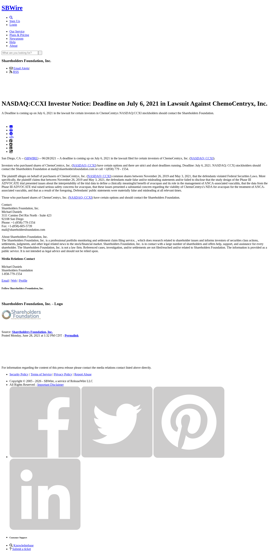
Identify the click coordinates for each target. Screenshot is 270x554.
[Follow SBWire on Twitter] (117, 456)
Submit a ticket (21, 549)
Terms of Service (41, 374)
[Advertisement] (135, 86)
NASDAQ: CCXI (201, 158)
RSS (16, 72)
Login (13, 24)
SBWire (12, 7)
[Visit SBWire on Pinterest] (189, 456)
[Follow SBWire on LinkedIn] (45, 529)
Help (12, 42)
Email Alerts (21, 68)
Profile (23, 280)
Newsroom (16, 38)
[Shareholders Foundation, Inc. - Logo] (21, 318)
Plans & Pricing (19, 35)
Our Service (17, 31)
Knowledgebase (23, 545)
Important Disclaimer (50, 384)
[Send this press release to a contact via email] (11, 126)
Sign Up (14, 21)
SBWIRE (31, 158)
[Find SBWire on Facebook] (45, 456)
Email (5, 280)
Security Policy (18, 374)
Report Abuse (83, 374)
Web (14, 280)
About (13, 45)
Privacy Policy (63, 374)
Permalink (72, 335)
